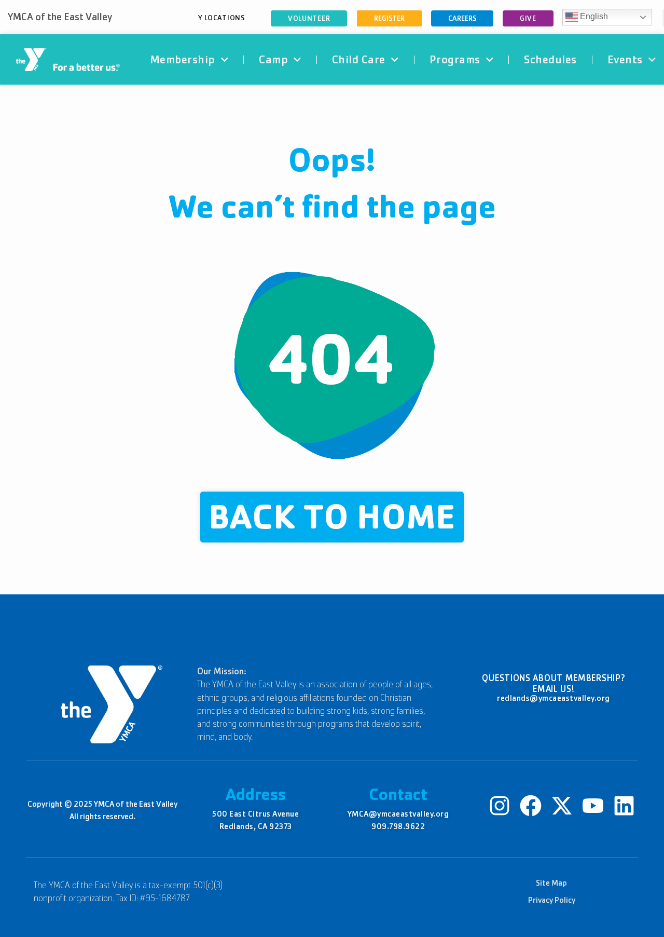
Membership (182, 59)
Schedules (550, 59)
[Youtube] (593, 805)
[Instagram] (499, 805)
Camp (273, 59)
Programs (455, 59)
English (593, 16)
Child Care (358, 59)
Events (625, 59)
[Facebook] (530, 805)
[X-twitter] (562, 805)
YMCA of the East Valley (60, 16)
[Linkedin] (624, 805)
